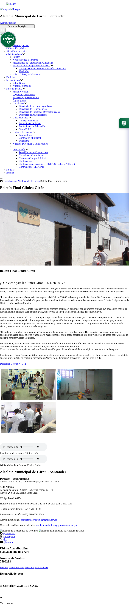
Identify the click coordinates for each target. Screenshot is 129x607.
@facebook (9, 533)
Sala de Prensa (33, 181)
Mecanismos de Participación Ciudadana (33, 62)
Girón (6, 181)
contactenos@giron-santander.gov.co (39, 519)
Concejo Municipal (28, 120)
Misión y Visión (20, 91)
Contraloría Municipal (30, 138)
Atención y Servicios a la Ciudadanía (16, 52)
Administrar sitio (8, 22)
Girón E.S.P (25, 129)
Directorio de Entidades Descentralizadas (39, 112)
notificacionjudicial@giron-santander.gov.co (58, 525)
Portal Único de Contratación (33, 152)
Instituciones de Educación (32, 126)
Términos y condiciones (36, 567)
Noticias (10, 169)
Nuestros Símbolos (22, 85)
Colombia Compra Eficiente (33, 158)
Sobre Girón (19, 83)
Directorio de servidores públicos (35, 106)
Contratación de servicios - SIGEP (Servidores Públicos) (47, 164)
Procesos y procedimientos (26, 97)
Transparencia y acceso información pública (17, 47)
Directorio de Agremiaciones (33, 114)
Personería (24, 140)
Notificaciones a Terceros (25, 59)
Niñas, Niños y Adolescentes (27, 74)
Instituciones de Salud (30, 123)
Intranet (10, 172)
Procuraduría (25, 135)
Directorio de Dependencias (33, 109)
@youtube (8, 542)
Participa (10, 77)
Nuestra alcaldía (14, 88)
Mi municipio (13, 80)
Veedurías (24, 71)
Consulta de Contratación (31, 155)
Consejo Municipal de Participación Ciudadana (42, 68)
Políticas (4, 567)
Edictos (16, 57)
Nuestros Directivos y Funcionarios (30, 143)
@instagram (9, 536)
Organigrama (19, 100)
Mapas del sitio (16, 567)
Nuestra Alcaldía (17, 181)
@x (5, 539)
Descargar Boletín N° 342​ (13, 363)
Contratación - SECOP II (31, 166)
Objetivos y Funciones (24, 94)
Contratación (25, 161)
